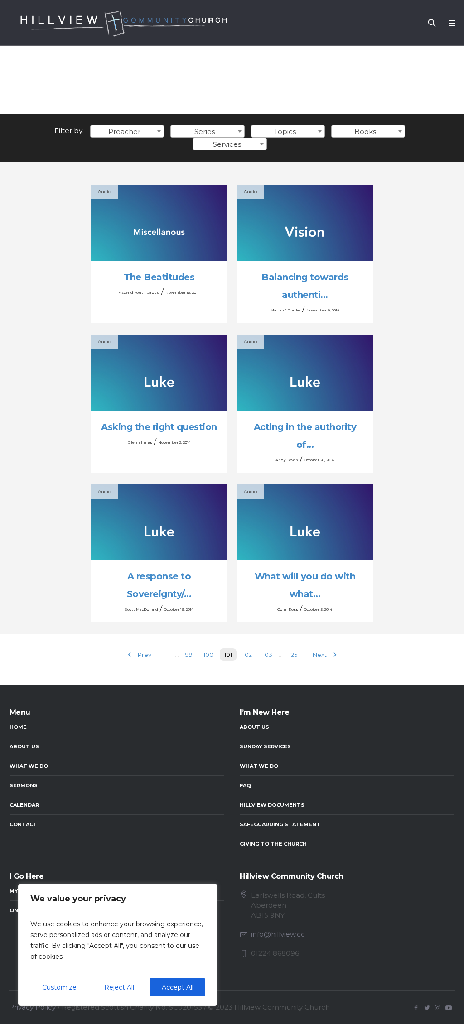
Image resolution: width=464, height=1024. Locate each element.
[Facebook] (415, 1007)
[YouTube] (448, 1007)
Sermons (24, 785)
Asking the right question (159, 426)
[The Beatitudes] (159, 223)
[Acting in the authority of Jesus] (305, 373)
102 (247, 654)
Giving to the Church (273, 844)
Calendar (24, 805)
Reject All (119, 987)
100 (208, 654)
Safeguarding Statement (280, 824)
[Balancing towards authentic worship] (305, 223)
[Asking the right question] (159, 373)
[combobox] (127, 131)
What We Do (29, 766)
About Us (24, 746)
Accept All (177, 987)
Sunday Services (265, 746)
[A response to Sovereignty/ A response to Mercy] (159, 522)
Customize (59, 987)
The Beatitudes (159, 277)
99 (189, 654)
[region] (118, 945)
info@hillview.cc (278, 934)
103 (267, 654)
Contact (23, 824)
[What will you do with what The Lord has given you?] (305, 522)
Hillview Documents (272, 805)
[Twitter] (426, 1007)
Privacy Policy (32, 1007)
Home (18, 727)
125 (293, 654)
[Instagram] (437, 1007)
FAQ (245, 785)
